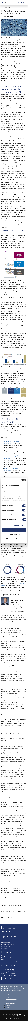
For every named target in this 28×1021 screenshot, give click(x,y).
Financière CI (6, 946)
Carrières (5, 948)
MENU (24, 2)
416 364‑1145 (12, 974)
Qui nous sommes (6, 940)
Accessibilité (9, 1001)
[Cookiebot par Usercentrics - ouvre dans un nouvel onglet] (20, 480)
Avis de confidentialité (11, 999)
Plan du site (8, 1007)
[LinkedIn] (3, 931)
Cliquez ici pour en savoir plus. (12, 1018)
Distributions (5, 960)
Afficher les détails (18, 525)
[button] (18, 2)
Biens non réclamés (10, 1003)
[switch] (24, 510)
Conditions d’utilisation (11, 994)
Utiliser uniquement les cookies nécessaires (14, 539)
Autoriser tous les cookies (14, 530)
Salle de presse (5, 942)
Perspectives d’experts (7, 944)
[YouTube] (6, 931)
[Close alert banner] (25, 1016)
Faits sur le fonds (6, 958)
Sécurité (8, 1005)
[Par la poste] (9, 931)
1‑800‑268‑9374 (12, 976)
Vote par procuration (7, 956)
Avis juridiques (9, 997)
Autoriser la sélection (14, 534)
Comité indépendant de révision (10, 962)
